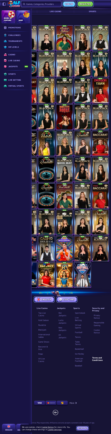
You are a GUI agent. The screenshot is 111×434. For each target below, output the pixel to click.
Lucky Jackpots (62, 321)
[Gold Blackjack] (82, 169)
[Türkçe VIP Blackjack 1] (100, 248)
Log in (69, 4)
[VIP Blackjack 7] (82, 222)
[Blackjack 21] (46, 64)
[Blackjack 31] (64, 143)
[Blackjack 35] (100, 117)
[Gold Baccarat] (100, 143)
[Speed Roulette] (100, 222)
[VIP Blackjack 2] (82, 196)
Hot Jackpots (62, 314)
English (46, 299)
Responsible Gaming (99, 323)
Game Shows (43, 341)
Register (85, 4)
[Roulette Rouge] (64, 117)
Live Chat (69, 299)
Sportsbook (80, 313)
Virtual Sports (78, 326)
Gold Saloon (43, 320)
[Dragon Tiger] (100, 90)
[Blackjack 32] (82, 90)
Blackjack (42, 329)
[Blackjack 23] (100, 64)
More (72, 402)
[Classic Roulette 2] (82, 143)
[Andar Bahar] (64, 38)
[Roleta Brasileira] (46, 143)
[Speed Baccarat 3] (100, 196)
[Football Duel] (82, 275)
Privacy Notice (97, 316)
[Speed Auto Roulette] (46, 169)
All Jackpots (62, 336)
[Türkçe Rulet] (82, 248)
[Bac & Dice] (46, 275)
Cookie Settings (55, 429)
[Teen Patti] (64, 196)
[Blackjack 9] (64, 64)
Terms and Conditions (97, 359)
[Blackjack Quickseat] (64, 169)
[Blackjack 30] (82, 38)
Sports (92, 11)
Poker (40, 354)
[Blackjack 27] (46, 38)
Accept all (82, 428)
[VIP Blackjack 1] (64, 222)
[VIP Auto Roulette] (46, 196)
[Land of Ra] (64, 275)
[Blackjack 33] (100, 169)
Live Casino (55, 11)
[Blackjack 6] (100, 38)
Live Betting (78, 318)
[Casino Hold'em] (46, 248)
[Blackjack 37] (46, 117)
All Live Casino (41, 359)
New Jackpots (62, 328)
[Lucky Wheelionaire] (64, 248)
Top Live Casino (42, 314)
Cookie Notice (97, 331)
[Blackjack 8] (46, 90)
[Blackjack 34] (82, 117)
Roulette (42, 325)
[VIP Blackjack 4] (46, 222)
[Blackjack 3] (64, 90)
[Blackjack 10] (82, 64)
